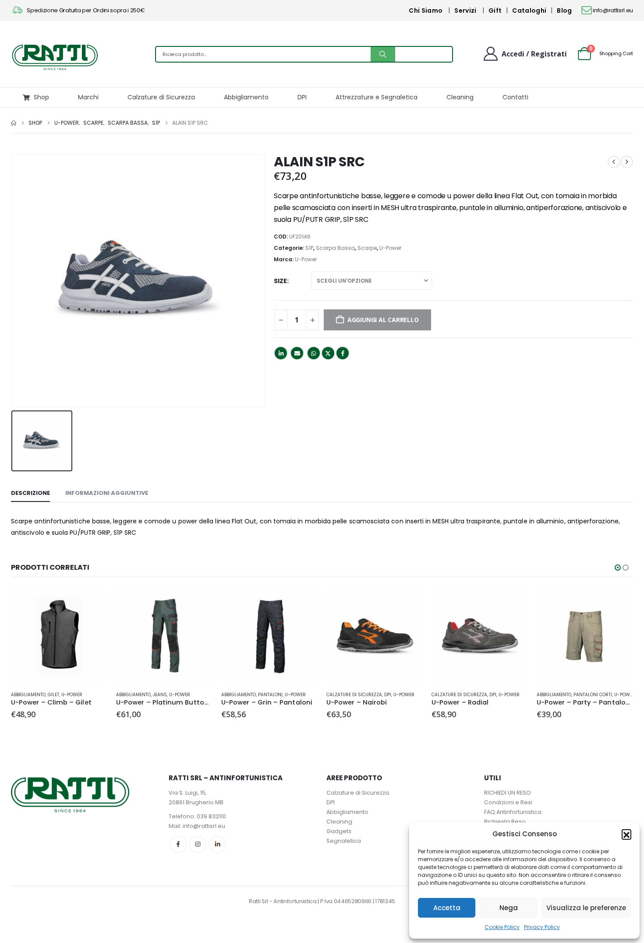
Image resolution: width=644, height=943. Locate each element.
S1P (309, 248)
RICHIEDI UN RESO (507, 792)
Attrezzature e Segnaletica (377, 97)
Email (297, 353)
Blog (564, 10)
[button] (626, 834)
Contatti (515, 97)
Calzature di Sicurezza (161, 97)
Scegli (93, 602)
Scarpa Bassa (335, 248)
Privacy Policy (542, 927)
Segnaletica (343, 841)
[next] (627, 162)
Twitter (328, 353)
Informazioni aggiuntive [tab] (106, 493)
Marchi (88, 97)
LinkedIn (281, 353)
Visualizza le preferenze (586, 907)
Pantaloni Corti (592, 694)
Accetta (446, 907)
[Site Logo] (55, 56)
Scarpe (367, 248)
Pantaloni (270, 694)
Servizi (465, 10)
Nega (508, 907)
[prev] (614, 162)
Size (280, 281)
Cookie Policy (502, 927)
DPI (302, 97)
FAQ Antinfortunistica (512, 812)
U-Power (390, 248)
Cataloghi (529, 10)
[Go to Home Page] (13, 123)
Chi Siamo (425, 10)
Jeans (160, 694)
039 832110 (211, 816)
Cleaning (460, 97)
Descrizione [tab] (30, 493)
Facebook (343, 353)
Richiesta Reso (505, 821)
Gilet (53, 694)
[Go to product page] (59, 636)
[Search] (383, 54)
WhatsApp (314, 353)
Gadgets (338, 831)
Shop (41, 97)
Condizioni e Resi (508, 802)
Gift (495, 10)
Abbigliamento (246, 97)
